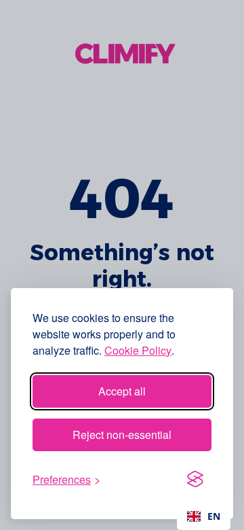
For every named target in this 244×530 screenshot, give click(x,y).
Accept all (122, 391)
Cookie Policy (137, 350)
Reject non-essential (122, 434)
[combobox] (203, 516)
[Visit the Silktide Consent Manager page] (195, 479)
